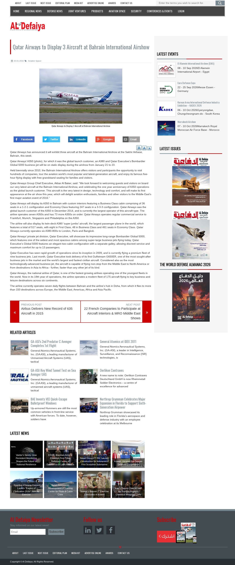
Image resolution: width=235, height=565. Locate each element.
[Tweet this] (51, 138)
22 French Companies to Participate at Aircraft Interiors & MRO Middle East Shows (112, 313)
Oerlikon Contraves (112, 370)
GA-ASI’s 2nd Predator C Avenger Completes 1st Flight (51, 343)
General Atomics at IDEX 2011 (118, 341)
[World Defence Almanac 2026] (191, 297)
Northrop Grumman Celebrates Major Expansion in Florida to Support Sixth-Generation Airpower (123, 403)
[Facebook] (110, 530)
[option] (80, 99)
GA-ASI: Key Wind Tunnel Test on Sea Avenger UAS (53, 372)
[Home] (27, 26)
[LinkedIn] (88, 530)
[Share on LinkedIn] (77, 138)
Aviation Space (34, 61)
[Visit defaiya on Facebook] (24, 138)
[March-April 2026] (191, 183)
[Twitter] (99, 530)
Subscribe (177, 533)
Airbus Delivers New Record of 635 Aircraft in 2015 (47, 311)
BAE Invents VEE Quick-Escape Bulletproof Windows (49, 401)
